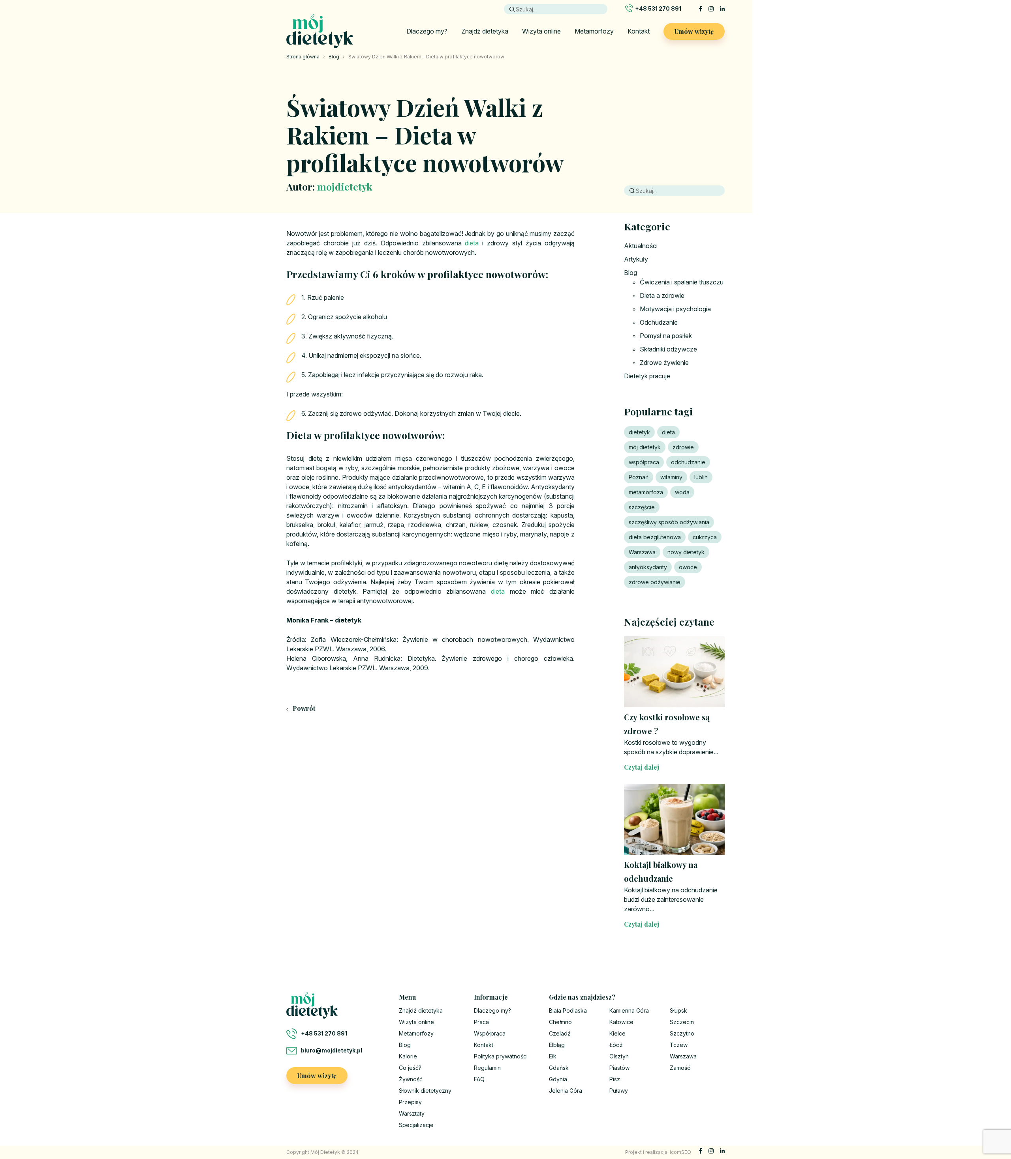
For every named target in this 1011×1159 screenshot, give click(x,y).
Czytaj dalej (641, 767)
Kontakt (639, 31)
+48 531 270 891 (658, 8)
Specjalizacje (416, 1125)
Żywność (411, 1079)
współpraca (644, 462)
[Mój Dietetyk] (319, 31)
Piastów (619, 1067)
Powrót (303, 708)
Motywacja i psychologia (675, 309)
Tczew (679, 1044)
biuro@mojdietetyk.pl (331, 1050)
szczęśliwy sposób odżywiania (669, 522)
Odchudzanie (659, 322)
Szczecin (682, 1022)
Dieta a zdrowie (662, 295)
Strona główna (302, 57)
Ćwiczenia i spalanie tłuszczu (681, 282)
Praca (481, 1022)
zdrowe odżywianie (654, 582)
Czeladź (560, 1033)
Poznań (638, 477)
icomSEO (680, 1152)
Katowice (621, 1022)
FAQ (479, 1079)
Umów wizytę (694, 31)
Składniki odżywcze (668, 349)
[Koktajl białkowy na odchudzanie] (674, 819)
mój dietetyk (645, 447)
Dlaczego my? (426, 31)
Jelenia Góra (565, 1090)
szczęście (642, 507)
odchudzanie (688, 462)
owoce (688, 567)
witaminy (671, 477)
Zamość (680, 1067)
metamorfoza (646, 492)
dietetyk (639, 432)
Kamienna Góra (629, 1010)
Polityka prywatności (501, 1056)
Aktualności (641, 246)
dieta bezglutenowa (655, 537)
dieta (472, 243)
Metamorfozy (594, 31)
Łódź (616, 1044)
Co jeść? (410, 1067)
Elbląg (557, 1044)
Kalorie (408, 1056)
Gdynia (558, 1079)
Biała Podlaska (568, 1010)
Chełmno (560, 1022)
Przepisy (410, 1102)
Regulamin (487, 1067)
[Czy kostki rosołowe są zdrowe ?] (674, 671)
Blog (334, 57)
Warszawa (642, 552)
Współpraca (490, 1033)
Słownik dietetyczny (425, 1090)
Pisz (614, 1079)
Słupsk (678, 1010)
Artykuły (636, 259)
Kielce (617, 1033)
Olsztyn (619, 1056)
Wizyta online (541, 31)
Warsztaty (412, 1113)
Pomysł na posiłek (666, 336)
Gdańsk (559, 1067)
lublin (701, 477)
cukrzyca (705, 537)
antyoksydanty (648, 567)
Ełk (552, 1056)
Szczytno (682, 1033)
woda (682, 492)
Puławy (618, 1090)
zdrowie (683, 447)
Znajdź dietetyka (484, 31)
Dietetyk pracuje (647, 376)
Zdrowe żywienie (664, 362)
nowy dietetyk (686, 552)
